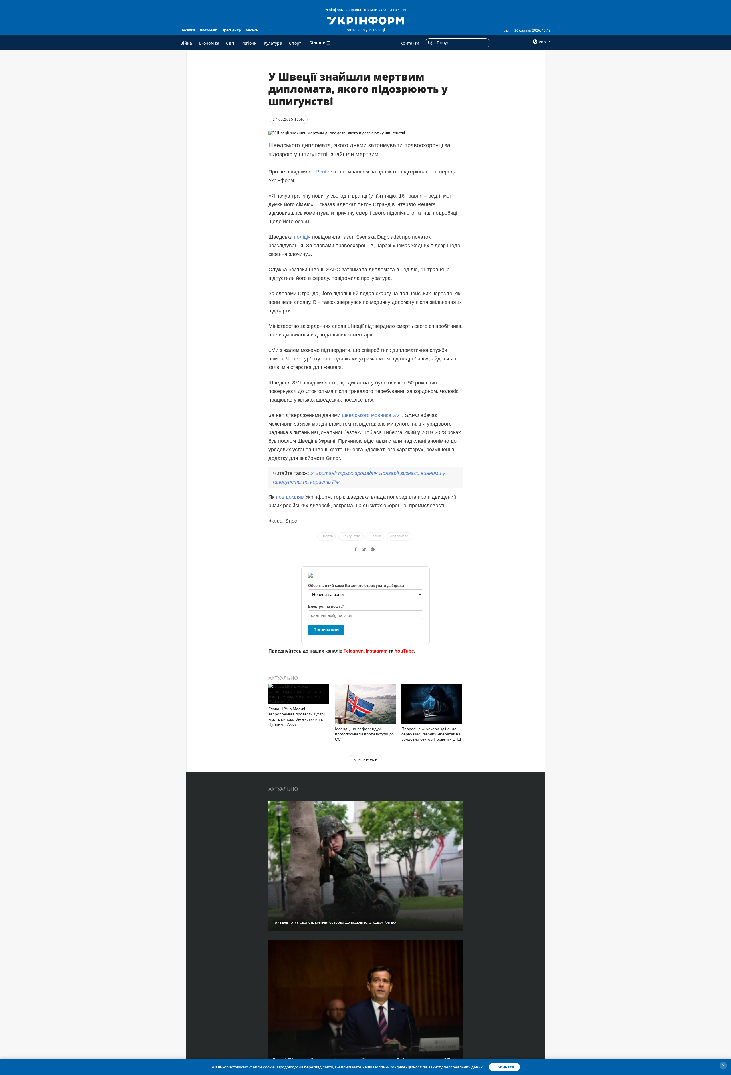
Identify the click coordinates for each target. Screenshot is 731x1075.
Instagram (376, 651)
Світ (230, 43)
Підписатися (326, 629)
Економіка (209, 43)
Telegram (354, 651)
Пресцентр (231, 30)
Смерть (326, 536)
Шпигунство (351, 536)
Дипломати (399, 536)
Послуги (187, 30)
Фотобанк (208, 30)
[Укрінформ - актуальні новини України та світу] (365, 20)
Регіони (249, 43)
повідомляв (290, 497)
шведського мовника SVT (372, 415)
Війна (186, 43)
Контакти (409, 43)
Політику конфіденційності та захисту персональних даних (428, 1067)
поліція (303, 237)
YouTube (404, 651)
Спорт (295, 43)
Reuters (325, 172)
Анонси (252, 30)
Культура (273, 43)
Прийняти (504, 1067)
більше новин (365, 759)
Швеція (375, 536)
